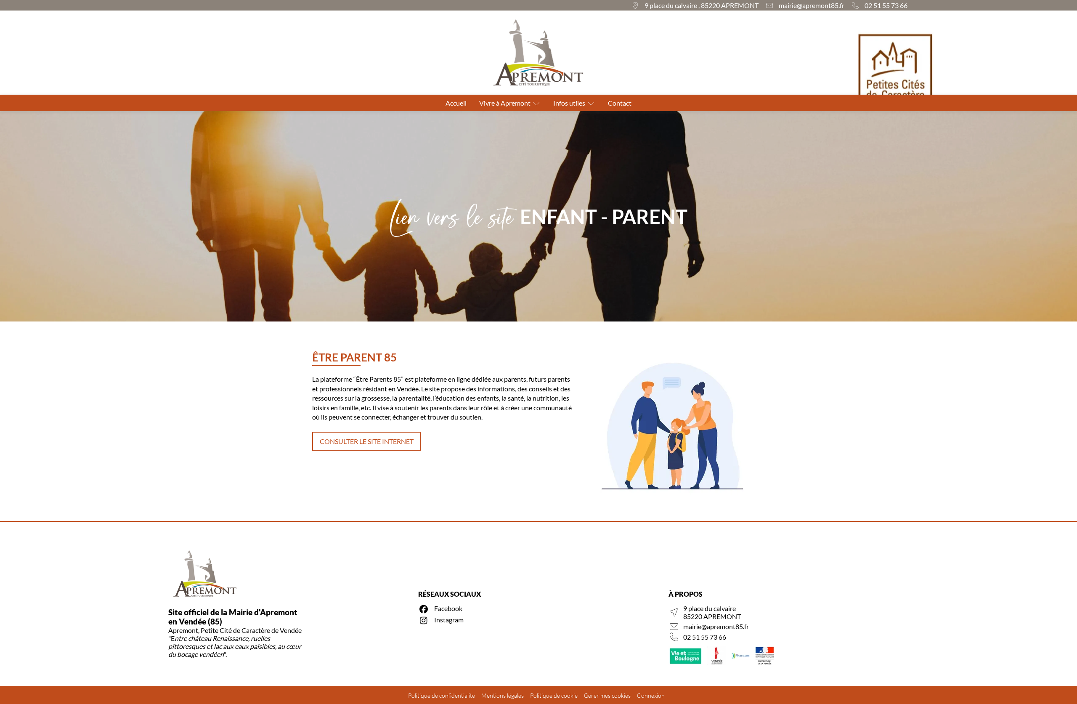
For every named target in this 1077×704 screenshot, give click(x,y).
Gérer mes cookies (607, 695)
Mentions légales (502, 695)
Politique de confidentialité (441, 695)
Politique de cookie (554, 695)
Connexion (651, 695)
